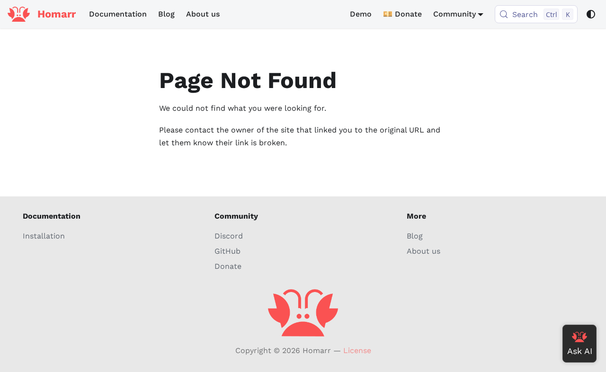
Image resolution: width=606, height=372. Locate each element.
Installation (44, 235)
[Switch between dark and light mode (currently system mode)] (590, 14)
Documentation (118, 13)
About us (203, 13)
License (357, 350)
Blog (166, 13)
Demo (361, 13)
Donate (227, 266)
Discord (228, 235)
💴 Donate (402, 13)
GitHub (227, 251)
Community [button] (454, 13)
